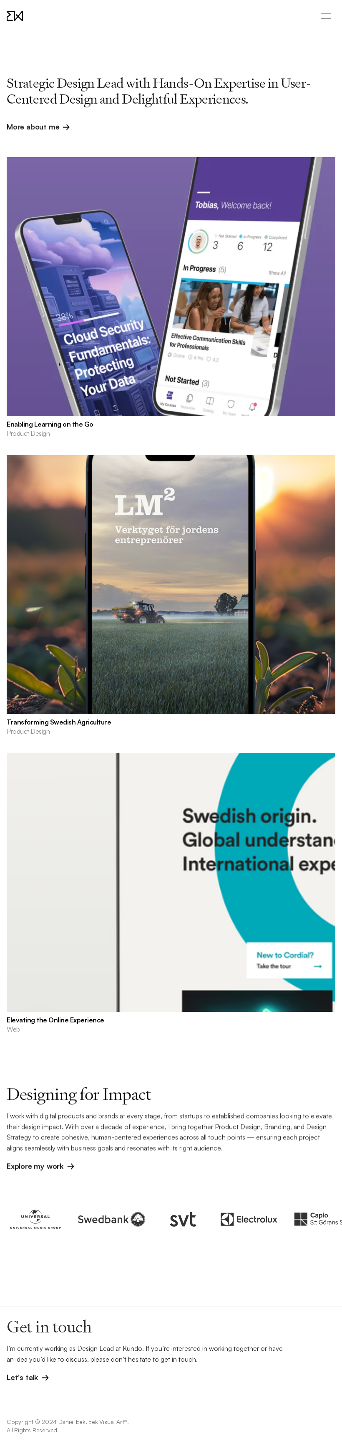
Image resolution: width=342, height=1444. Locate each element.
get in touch (178, 1359)
